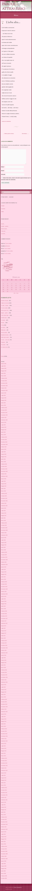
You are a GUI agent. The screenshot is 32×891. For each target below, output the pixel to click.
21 (24, 287)
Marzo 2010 (3, 843)
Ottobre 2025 (3, 388)
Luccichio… (3, 233)
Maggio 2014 (3, 721)
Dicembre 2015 (4, 674)
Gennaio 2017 (4, 642)
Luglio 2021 (3, 510)
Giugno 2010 (3, 836)
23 (3, 289)
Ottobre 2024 (3, 417)
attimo (7, 268)
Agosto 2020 (3, 537)
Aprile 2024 (3, 432)
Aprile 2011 (3, 812)
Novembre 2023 (4, 444)
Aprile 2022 (3, 488)
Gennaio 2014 (4, 731)
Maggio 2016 (3, 662)
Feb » (17, 293)
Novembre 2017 (4, 618)
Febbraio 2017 (4, 640)
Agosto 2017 (3, 625)
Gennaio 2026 (4, 380)
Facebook (3, 208)
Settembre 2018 (4, 593)
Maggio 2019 (3, 574)
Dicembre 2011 (4, 792)
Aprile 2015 (3, 694)
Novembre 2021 (4, 500)
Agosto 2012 (3, 772)
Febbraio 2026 (4, 378)
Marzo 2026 (3, 375)
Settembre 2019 (4, 564)
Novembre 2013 (4, 736)
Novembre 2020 (4, 530)
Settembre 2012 (4, 770)
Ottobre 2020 (3, 532)
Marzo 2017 (3, 638)
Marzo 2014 (3, 726)
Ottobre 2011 (3, 797)
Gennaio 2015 (4, 701)
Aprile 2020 (3, 547)
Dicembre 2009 (4, 851)
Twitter (2, 211)
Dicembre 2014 (4, 704)
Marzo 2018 (3, 608)
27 (20, 289)
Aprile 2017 (3, 635)
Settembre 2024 (4, 419)
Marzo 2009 (3, 873)
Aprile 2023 (3, 459)
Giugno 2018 (3, 601)
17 (7, 287)
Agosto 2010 (3, 831)
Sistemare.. (8, 245)
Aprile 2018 (3, 606)
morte (10, 270)
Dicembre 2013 (4, 733)
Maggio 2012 (3, 780)
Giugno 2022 (3, 483)
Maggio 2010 (3, 839)
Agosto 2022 (3, 478)
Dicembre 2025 (4, 383)
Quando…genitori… (5, 226)
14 (24, 285)
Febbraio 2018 (4, 611)
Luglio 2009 (3, 863)
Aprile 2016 (3, 665)
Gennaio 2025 (4, 410)
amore (9, 265)
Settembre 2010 (4, 829)
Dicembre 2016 (4, 645)
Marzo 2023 (3, 461)
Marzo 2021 (3, 520)
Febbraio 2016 (4, 669)
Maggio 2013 (3, 750)
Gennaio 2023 (4, 466)
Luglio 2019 (3, 569)
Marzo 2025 (3, 405)
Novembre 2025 (4, 385)
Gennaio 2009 (4, 878)
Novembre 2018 (4, 589)
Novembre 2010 (4, 824)
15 (28, 285)
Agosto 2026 (3, 363)
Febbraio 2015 (4, 699)
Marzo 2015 (3, 696)
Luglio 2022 (3, 481)
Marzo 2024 (3, 434)
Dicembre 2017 (4, 616)
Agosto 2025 (3, 392)
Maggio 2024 (3, 429)
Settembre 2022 (4, 476)
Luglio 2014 (3, 716)
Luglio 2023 (3, 451)
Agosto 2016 (3, 655)
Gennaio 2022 (4, 495)
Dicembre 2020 (4, 527)
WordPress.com (8, 889)
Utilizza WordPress (9, 887)
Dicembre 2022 (4, 468)
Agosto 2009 (3, 861)
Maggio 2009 (3, 868)
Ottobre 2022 (3, 473)
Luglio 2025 (3, 395)
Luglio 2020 (3, 540)
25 (11, 289)
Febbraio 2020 (4, 552)
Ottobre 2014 (3, 709)
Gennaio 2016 (4, 672)
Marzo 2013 (3, 755)
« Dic (14, 293)
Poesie (2, 356)
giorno (9, 262)
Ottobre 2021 (3, 503)
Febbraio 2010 (4, 846)
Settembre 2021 (4, 505)
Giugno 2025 (3, 397)
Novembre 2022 (4, 471)
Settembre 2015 (4, 682)
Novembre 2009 (4, 853)
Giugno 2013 (3, 748)
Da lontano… (25, 133)
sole (3, 266)
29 (28, 289)
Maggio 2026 (3, 370)
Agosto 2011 (3, 802)
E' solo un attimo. (8, 243)
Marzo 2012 (3, 785)
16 (3, 287)
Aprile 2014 (3, 723)
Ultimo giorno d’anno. (8, 133)
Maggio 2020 (3, 544)
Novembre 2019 (4, 559)
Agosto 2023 (3, 449)
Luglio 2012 (3, 775)
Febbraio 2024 (4, 437)
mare (7, 271)
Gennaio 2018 (4, 613)
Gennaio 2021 (4, 525)
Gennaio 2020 (4, 554)
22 (28, 287)
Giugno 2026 (3, 368)
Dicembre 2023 (4, 442)
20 (20, 287)
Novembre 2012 (4, 765)
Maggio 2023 (3, 456)
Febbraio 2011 (4, 817)
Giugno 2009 (3, 866)
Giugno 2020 (3, 542)
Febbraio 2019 (4, 581)
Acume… (3, 223)
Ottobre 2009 (3, 856)
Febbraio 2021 (4, 522)
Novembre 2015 (4, 677)
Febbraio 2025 (4, 407)
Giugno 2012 (3, 777)
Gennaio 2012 (4, 790)
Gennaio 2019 (4, 584)
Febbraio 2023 (4, 464)
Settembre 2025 (4, 390)
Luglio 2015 (3, 687)
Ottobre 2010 (3, 826)
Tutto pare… (3, 231)
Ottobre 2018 (3, 591)
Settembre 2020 (4, 535)
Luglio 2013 (3, 745)
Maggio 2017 (3, 633)
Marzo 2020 (3, 549)
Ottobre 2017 (3, 620)
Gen (3, 22)
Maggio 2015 (3, 692)
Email (2, 170)
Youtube (2, 205)
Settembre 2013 (4, 741)
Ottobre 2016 (3, 650)
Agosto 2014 (3, 714)
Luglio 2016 (3, 657)
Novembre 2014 (4, 706)
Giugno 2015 (3, 689)
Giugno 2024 (3, 427)
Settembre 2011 (4, 799)
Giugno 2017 (3, 630)
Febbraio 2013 (4, 758)
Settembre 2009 (4, 858)
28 (24, 289)
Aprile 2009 (3, 870)
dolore (10, 268)
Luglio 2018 (3, 598)
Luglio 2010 (3, 834)
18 (11, 287)
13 (20, 285)
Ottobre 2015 (3, 679)
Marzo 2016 (3, 667)
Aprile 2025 (3, 402)
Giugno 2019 (3, 571)
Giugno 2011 (3, 807)
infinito (6, 262)
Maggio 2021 (3, 515)
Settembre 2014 (4, 711)
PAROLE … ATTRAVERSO (13, 6)
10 (7, 285)
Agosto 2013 (3, 743)
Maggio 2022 (3, 486)
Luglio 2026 (3, 366)
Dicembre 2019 (4, 557)
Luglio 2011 (3, 804)
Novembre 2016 (4, 647)
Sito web (3, 174)
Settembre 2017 (4, 623)
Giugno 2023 (3, 454)
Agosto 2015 (3, 684)
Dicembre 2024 (4, 412)
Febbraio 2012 (4, 787)
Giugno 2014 (3, 719)
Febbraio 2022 (4, 493)
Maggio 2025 (3, 400)
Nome (3, 166)
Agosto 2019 (3, 566)
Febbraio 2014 (4, 728)
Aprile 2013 (3, 753)
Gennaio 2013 (4, 760)
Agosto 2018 (3, 596)
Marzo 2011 (3, 814)
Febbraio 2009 (4, 875)
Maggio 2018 (3, 603)
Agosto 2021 (3, 508)
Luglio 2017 (3, 628)
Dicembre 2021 (4, 498)
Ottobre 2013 (3, 738)
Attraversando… (4, 228)
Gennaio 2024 (4, 439)
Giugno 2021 (3, 513)
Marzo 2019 (3, 579)
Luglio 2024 (3, 424)
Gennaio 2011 (4, 819)
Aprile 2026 (3, 373)
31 (7, 291)
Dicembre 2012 (4, 763)
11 (11, 285)
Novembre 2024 (4, 415)
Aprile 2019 (3, 576)
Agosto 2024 (3, 422)
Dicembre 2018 (4, 586)
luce (3, 268)
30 (3, 291)
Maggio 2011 (3, 809)
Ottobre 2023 (3, 446)
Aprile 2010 (3, 841)
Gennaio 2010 (4, 848)
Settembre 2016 (4, 652)
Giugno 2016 (3, 660)
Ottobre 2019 (3, 562)
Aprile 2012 (3, 782)
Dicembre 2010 (4, 821)
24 (7, 289)
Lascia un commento (6, 121)
